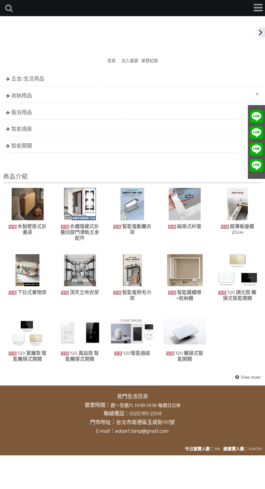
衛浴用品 (21, 112)
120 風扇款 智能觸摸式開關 (82, 356)
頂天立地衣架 (84, 292)
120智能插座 (136, 353)
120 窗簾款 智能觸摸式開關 (30, 356)
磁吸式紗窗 (188, 226)
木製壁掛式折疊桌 (31, 229)
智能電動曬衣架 (136, 229)
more (247, 377)
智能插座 (21, 128)
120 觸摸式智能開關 (188, 356)
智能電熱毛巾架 (136, 295)
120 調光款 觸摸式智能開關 (240, 295)
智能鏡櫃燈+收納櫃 (188, 295)
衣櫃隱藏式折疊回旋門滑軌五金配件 (79, 232)
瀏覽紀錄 (149, 60)
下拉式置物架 (31, 292)
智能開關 (21, 145)
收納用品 (21, 95)
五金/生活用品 (27, 78)
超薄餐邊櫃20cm (241, 229)
